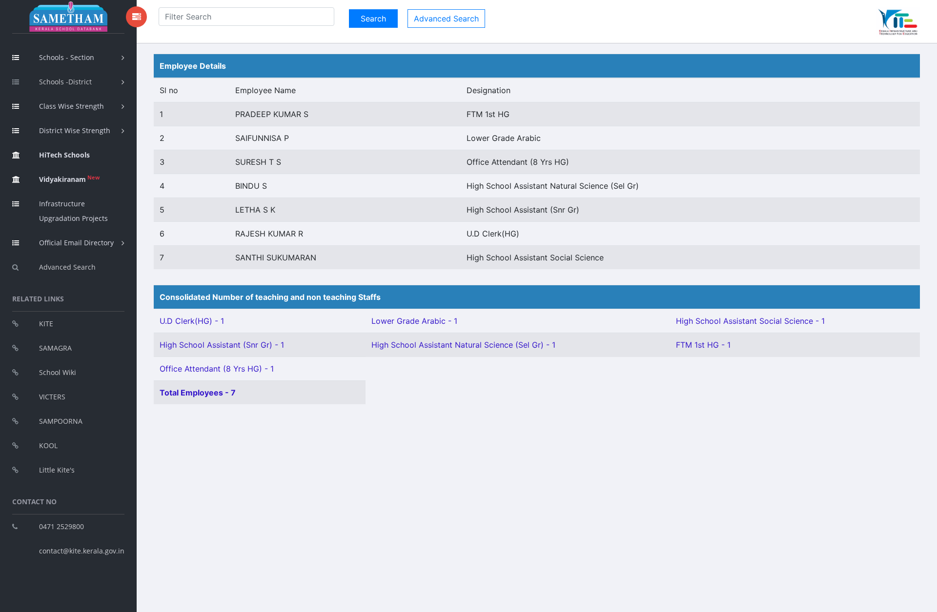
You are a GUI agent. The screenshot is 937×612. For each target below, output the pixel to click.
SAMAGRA (55, 348)
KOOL (48, 445)
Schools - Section (66, 57)
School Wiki (57, 372)
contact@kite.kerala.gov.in (81, 550)
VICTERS (52, 396)
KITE (46, 323)
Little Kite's (57, 469)
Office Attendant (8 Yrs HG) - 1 (217, 369)
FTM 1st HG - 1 (703, 345)
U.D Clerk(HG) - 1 (192, 321)
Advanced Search (67, 267)
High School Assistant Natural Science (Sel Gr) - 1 (463, 345)
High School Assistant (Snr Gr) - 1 (222, 345)
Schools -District (65, 81)
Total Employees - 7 (198, 392)
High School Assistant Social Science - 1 (750, 321)
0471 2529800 (61, 526)
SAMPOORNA (60, 421)
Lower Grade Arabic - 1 (414, 321)
